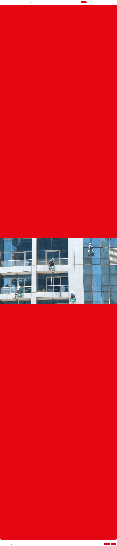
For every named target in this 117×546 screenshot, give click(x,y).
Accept (113, 544)
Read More (107, 544)
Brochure (83, 2)
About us (51, 2)
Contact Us (78, 2)
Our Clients (60, 2)
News (74, 2)
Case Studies (70, 2)
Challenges (65, 2)
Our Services (55, 2)
